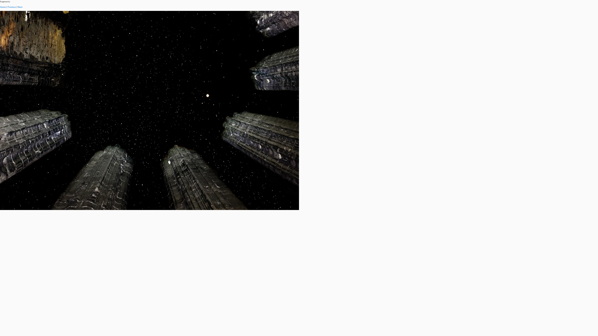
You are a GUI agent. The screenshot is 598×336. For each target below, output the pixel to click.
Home (3, 7)
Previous (11, 7)
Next (20, 7)
